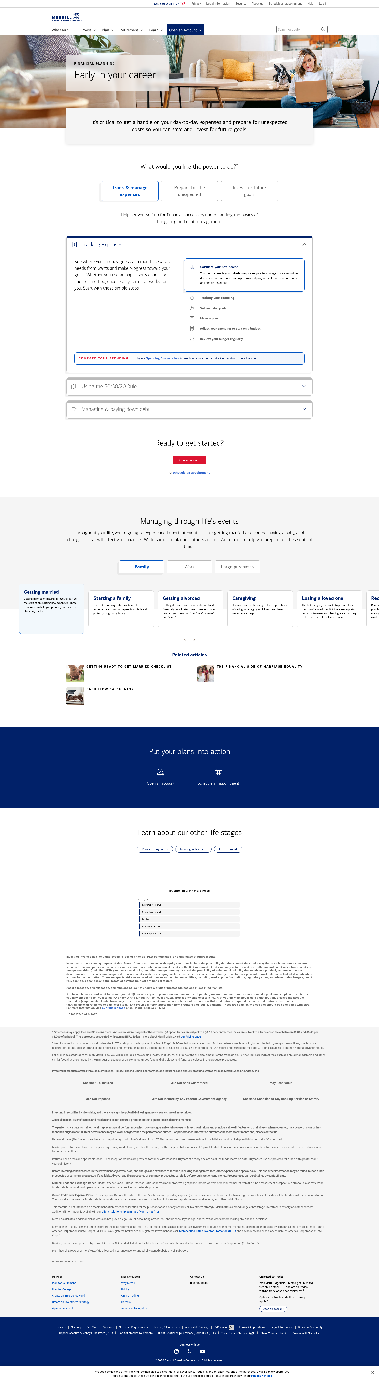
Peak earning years (152, 850)
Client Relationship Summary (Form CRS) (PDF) (131, 1211)
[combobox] (302, 29)
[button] (189, 244)
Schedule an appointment (217, 783)
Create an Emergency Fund (68, 1295)
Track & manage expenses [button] (124, 193)
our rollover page (113, 1007)
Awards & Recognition (134, 1308)
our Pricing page (191, 1036)
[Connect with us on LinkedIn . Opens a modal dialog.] (176, 1351)
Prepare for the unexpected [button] (183, 193)
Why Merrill (128, 1283)
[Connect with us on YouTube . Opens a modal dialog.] (202, 1351)
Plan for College (61, 1289)
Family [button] (134, 568)
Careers (126, 1302)
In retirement (225, 850)
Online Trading (130, 1295)
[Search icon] (323, 29)
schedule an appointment (191, 473)
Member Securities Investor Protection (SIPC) (207, 1231)
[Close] (372, 1372)
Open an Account (62, 1308)
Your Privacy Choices (234, 1333)
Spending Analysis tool (162, 358)
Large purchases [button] (234, 568)
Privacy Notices (261, 1375)
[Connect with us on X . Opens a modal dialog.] (189, 1351)
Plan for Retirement (64, 1283)
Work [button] (181, 568)
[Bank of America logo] (170, 4)
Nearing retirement (191, 850)
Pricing (125, 1289)
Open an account (155, 783)
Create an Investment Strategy (70, 1302)
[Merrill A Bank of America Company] (67, 17)
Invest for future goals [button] (243, 193)
